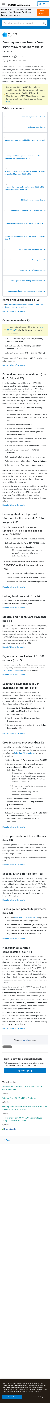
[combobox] (24, 23)
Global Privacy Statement (12, 1385)
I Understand (12, 1397)
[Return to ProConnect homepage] (19, 3)
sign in (26, 1040)
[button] (3, 3)
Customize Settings (37, 1397)
